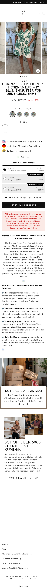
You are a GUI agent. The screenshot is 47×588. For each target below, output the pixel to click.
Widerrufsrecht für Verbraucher (15, 568)
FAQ (4, 549)
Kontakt (5, 544)
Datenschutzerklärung (11, 558)
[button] (24, 169)
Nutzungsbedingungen (11, 563)
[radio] (13, 114)
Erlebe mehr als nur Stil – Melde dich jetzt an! (23, 577)
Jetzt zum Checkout (23, 205)
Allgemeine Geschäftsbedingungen (17, 554)
